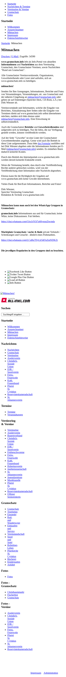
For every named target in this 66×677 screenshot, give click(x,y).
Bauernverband (14, 435)
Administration (51, 673)
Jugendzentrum (14, 477)
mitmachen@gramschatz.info (42, 97)
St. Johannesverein (14, 398)
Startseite (11, 3)
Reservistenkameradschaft (20, 394)
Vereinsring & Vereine (18, 9)
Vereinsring (12, 355)
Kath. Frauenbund (13, 382)
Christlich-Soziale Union (12, 364)
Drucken (5, 56)
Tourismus (12, 511)
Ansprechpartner (15, 29)
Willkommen (13, 27)
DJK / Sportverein (13, 370)
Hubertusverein (14, 466)
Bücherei (11, 559)
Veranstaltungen (15, 414)
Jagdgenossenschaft (16, 469)
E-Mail (15, 56)
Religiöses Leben (12, 546)
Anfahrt (11, 564)
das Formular (44, 143)
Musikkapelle (13, 480)
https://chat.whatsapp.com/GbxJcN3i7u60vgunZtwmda (28, 221)
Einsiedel (11, 514)
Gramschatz (13, 12)
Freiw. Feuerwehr (12, 376)
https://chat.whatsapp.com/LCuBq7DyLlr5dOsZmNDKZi (29, 240)
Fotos (10, 15)
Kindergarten (13, 562)
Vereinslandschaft (15, 534)
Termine (11, 412)
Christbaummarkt (15, 592)
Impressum (12, 35)
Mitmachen (12, 32)
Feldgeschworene (15, 452)
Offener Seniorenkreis (14, 495)
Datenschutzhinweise (17, 38)
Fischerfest (12, 595)
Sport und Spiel (10, 540)
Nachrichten (13, 349)
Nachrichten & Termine (18, 6)
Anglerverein (13, 358)
